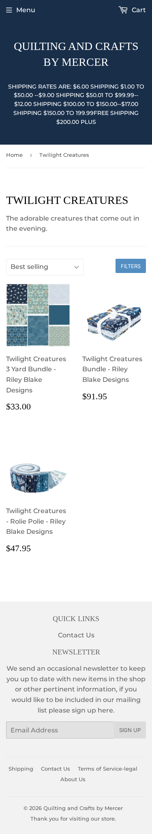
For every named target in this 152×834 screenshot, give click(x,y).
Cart (138, 10)
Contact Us (76, 635)
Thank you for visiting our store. (73, 818)
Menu (25, 10)
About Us (73, 779)
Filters (131, 266)
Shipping (21, 768)
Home (14, 155)
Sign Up (130, 730)
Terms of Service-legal (107, 768)
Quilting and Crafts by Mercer (76, 54)
